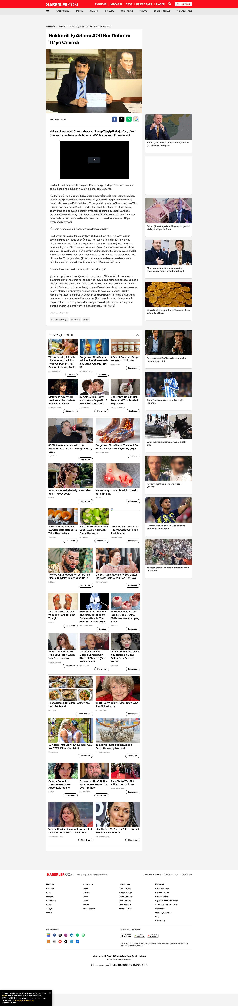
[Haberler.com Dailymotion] (77, 941)
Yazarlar (86, 904)
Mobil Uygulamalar (163, 912)
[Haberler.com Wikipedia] (54, 941)
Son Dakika (51, 900)
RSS (157, 916)
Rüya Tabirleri (125, 904)
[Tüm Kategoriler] (48, 11)
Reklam (158, 875)
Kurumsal (159, 884)
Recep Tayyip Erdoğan (59, 320)
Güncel (62, 26)
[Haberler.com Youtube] (60, 941)
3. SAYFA (109, 11)
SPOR (129, 4)
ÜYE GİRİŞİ (185, 4)
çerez (4, 995)
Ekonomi (50, 889)
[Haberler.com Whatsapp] (77, 935)
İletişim (167, 875)
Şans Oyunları (125, 900)
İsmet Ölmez (75, 320)
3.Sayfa (49, 908)
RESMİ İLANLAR (162, 11)
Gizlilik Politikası (162, 892)
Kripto (48, 904)
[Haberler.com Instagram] (66, 935)
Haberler (50, 884)
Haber (109, 959)
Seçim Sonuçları (126, 896)
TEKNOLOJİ (127, 11)
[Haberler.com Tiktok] (66, 941)
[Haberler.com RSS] (48, 941)
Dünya (49, 912)
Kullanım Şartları (162, 889)
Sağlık (85, 889)
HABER (160, 4)
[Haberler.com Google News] (48, 935)
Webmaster (160, 908)
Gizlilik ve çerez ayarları (100, 965)
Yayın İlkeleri (187, 875)
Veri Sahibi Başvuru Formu (166, 904)
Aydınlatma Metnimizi (24, 1000)
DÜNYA (143, 11)
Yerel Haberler (89, 908)
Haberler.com (125, 884)
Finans (85, 896)
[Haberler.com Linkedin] (71, 935)
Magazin (49, 896)
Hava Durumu (125, 889)
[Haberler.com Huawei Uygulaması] (153, 936)
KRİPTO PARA (144, 4)
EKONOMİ (101, 4)
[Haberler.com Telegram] (71, 941)
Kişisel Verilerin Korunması (166, 900)
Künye (176, 875)
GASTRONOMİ (184, 11)
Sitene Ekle (160, 920)
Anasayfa (50, 26)
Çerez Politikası (162, 896)
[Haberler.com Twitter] (60, 935)
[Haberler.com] (60, 874)
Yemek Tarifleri (125, 908)
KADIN (79, 11)
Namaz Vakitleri (125, 892)
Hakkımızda (147, 875)
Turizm (86, 900)
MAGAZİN (116, 4)
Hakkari (86, 320)
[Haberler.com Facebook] (54, 935)
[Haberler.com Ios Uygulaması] (126, 936)
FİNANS (94, 11)
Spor (48, 892)
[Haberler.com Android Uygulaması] (139, 936)
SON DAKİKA (63, 11)
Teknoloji (86, 892)
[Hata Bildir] (114, 965)
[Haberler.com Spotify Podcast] (83, 935)
